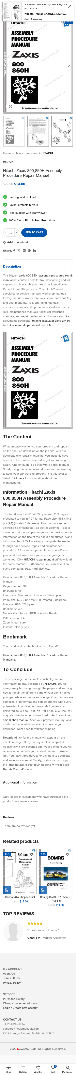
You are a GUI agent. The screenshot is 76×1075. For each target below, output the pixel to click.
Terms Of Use (12, 978)
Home (7, 153)
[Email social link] (24, 250)
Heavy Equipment (26, 153)
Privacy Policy (12, 982)
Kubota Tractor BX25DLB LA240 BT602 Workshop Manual (46, 13)
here (21, 478)
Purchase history (14, 998)
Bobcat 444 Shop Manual (20, 897)
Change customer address (20, 1003)
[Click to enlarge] (10, 106)
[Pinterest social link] (29, 250)
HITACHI (47, 153)
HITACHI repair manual (39, 559)
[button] (7, 890)
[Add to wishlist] (31, 854)
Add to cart (34, 232)
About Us (9, 973)
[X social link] (18, 250)
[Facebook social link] (14, 250)
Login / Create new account (20, 1007)
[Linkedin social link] (34, 250)
